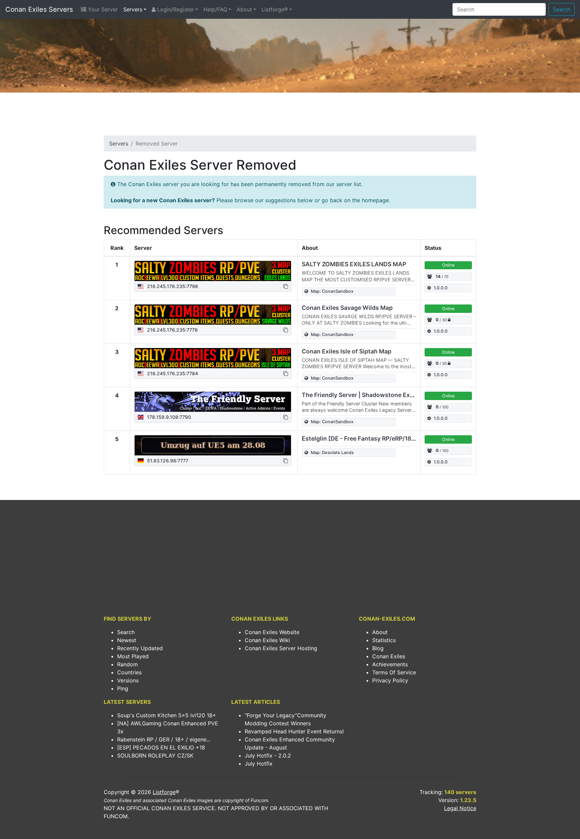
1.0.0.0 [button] (440, 287)
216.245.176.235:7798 (172, 286)
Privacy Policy (390, 680)
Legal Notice (460, 808)
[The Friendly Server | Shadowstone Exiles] (213, 402)
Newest (126, 640)
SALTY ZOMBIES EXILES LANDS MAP (354, 264)
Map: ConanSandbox (332, 291)
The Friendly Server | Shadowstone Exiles (361, 394)
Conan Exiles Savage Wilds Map (347, 307)
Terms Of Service (394, 672)
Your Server (102, 9)
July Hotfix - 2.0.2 (268, 755)
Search (561, 9)
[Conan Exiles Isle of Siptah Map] (213, 358)
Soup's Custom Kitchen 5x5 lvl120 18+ (166, 715)
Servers (132, 9)
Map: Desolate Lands (332, 452)
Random (127, 664)
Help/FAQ (215, 9)
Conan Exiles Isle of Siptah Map (346, 351)
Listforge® (274, 9)
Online (448, 265)
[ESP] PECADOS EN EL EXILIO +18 (161, 747)
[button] (285, 286)
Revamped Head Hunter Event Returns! (294, 731)
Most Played (133, 656)
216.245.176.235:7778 (172, 330)
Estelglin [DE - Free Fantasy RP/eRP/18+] (360, 438)
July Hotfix (259, 763)
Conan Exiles (388, 656)
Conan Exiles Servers (39, 9)
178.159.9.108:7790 (168, 417)
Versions (128, 680)
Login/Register (174, 9)
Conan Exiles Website (272, 632)
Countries (129, 672)
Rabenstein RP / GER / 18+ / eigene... (163, 739)
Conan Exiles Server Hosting (281, 648)
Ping (122, 688)
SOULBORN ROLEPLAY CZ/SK (155, 755)
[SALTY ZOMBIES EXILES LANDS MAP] (213, 271)
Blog (378, 648)
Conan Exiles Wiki (267, 640)
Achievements (390, 664)
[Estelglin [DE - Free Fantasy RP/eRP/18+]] (213, 445)
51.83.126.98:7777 (167, 460)
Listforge (164, 792)
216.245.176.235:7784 (172, 373)
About (244, 9)
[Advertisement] (290, 116)
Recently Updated (140, 648)
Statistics (384, 640)
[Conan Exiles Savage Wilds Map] (213, 314)
